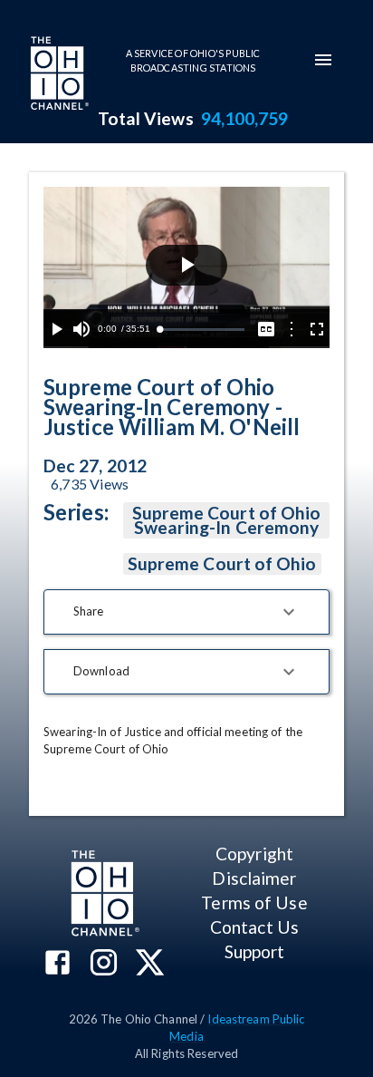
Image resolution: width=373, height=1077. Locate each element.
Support (255, 951)
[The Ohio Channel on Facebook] (57, 964)
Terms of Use (254, 902)
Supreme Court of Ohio (222, 563)
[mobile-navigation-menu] (323, 60)
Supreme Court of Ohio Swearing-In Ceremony (226, 520)
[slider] (201, 329)
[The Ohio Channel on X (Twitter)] (150, 964)
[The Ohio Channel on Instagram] (104, 964)
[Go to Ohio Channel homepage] (57, 75)
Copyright (254, 853)
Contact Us (254, 927)
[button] (186, 612)
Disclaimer (254, 878)
